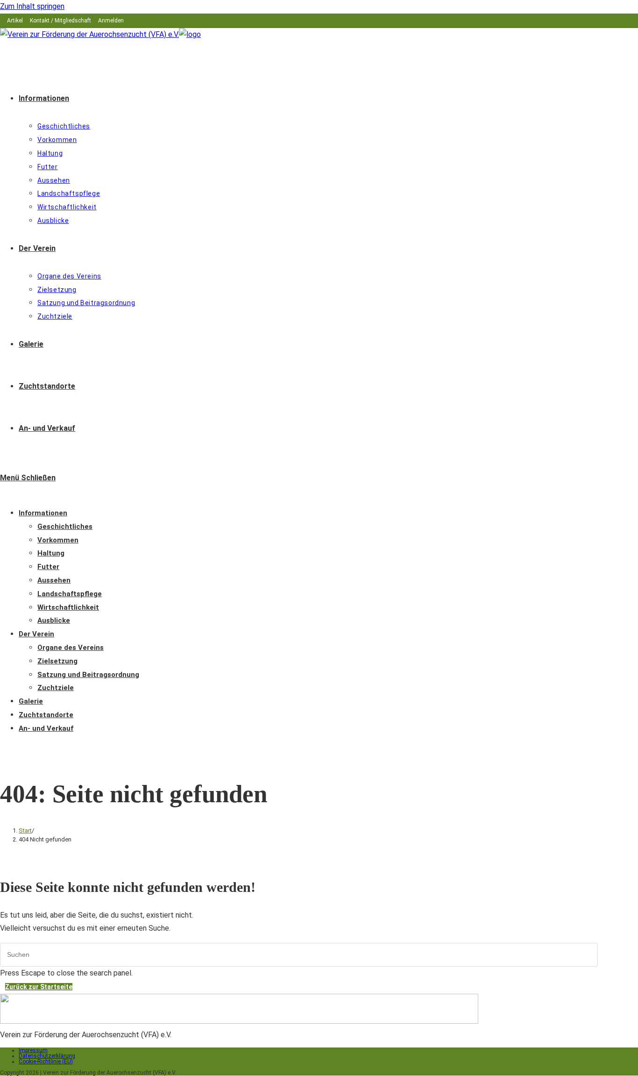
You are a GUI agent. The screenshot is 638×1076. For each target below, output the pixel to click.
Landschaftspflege (69, 594)
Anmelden (111, 20)
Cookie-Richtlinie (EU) (46, 1061)
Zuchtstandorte (46, 715)
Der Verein (36, 634)
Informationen (43, 513)
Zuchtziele (55, 688)
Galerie (31, 701)
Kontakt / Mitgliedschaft (60, 20)
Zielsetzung (57, 661)
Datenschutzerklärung (47, 1056)
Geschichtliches (64, 526)
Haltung (50, 553)
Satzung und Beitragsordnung (88, 674)
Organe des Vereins (70, 647)
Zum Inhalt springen (32, 6)
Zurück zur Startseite (38, 986)
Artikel (15, 20)
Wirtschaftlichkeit (68, 607)
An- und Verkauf (46, 728)
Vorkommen (57, 540)
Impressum (33, 1050)
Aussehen (54, 580)
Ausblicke (53, 620)
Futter (48, 567)
